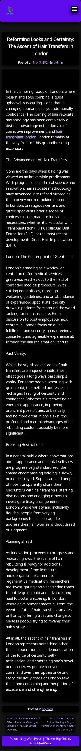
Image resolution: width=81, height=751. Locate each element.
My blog (47, 709)
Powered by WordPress (26, 739)
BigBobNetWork (40, 743)
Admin (58, 62)
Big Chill (61, 739)
